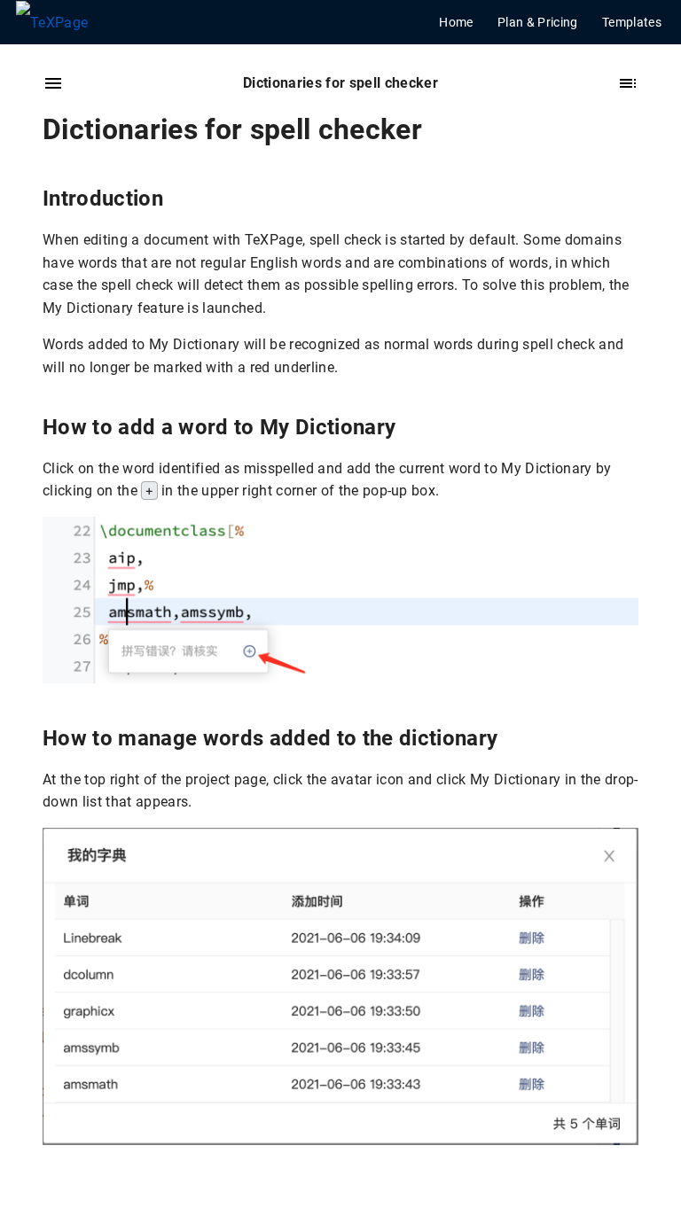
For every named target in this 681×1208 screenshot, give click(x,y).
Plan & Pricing (537, 22)
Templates (631, 22)
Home (456, 22)
